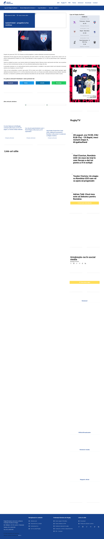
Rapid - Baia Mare (84, 31)
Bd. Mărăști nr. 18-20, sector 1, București (14, 525)
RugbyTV (64, 2)
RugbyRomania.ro (8, 521)
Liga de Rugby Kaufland (10, 8)
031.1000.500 (11, 527)
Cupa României (42, 8)
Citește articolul (9, 138)
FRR (69, 2)
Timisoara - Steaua (84, 21)
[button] (99, 2)
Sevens (51, 8)
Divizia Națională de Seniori (27, 8)
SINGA (19, 535)
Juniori (56, 8)
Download (88, 2)
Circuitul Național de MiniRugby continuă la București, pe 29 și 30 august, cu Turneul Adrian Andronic (13, 127)
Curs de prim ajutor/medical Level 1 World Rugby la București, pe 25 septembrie (34, 129)
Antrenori (80, 2)
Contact (95, 2)
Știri (58, 2)
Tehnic (74, 2)
